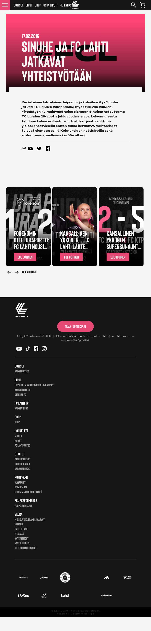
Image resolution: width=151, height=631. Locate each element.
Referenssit (67, 5)
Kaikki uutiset (29, 272)
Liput (29, 5)
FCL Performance (23, 505)
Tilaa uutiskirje (75, 326)
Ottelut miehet (22, 459)
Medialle (19, 533)
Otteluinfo (20, 394)
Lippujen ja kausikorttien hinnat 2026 (34, 385)
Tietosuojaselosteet (26, 548)
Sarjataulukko (22, 468)
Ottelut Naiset (22, 464)
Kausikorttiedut (23, 390)
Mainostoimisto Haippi (83, 613)
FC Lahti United (22, 445)
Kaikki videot (21, 408)
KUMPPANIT (20, 482)
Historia (19, 524)
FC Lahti (64, 611)
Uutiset (18, 5)
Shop (38, 5)
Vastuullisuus (22, 543)
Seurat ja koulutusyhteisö (28, 492)
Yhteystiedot (22, 538)
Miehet (18, 436)
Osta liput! (50, 5)
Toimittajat (21, 487)
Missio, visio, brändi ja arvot (30, 519)
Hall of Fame (21, 529)
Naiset (18, 440)
